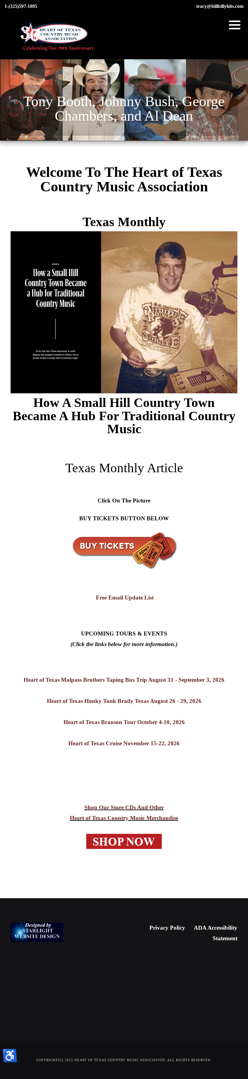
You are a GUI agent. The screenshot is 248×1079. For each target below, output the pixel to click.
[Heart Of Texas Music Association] (57, 36)
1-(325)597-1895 (21, 6)
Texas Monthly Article (124, 468)
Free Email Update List (124, 597)
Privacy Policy (167, 928)
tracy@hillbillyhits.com (219, 6)
